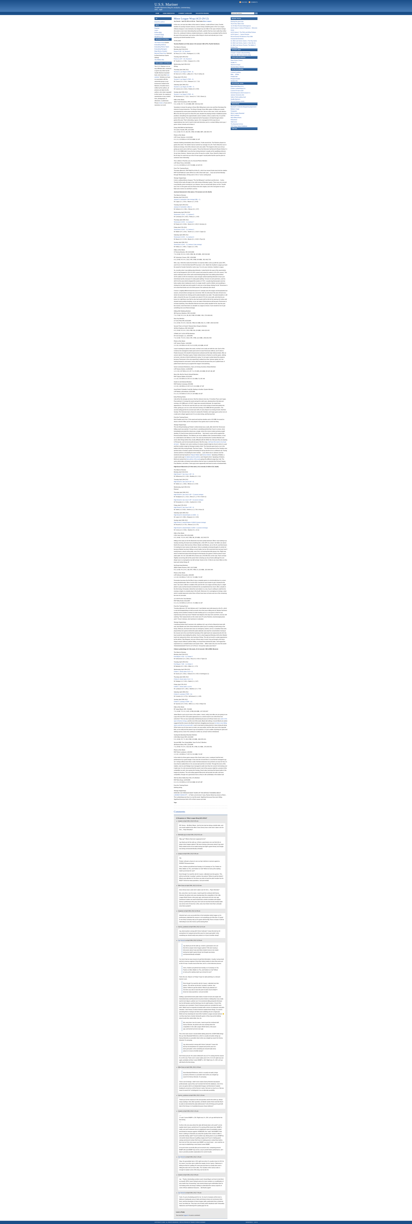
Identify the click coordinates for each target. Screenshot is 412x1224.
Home (157, 13)
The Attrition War (159, 60)
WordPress (249, 1222)
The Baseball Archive (237, 124)
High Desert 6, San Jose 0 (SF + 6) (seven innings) (188, 500)
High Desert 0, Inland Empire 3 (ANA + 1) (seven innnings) (191, 528)
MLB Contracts (235, 115)
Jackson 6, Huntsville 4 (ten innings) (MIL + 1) (187, 199)
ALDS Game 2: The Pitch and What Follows (243, 32)
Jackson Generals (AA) (237, 95)
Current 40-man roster (237, 90)
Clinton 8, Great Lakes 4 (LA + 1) (183, 679)
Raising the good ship (237, 21)
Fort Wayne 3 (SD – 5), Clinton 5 (183, 656)
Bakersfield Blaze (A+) (237, 86)
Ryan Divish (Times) (236, 60)
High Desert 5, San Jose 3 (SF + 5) (184, 507)
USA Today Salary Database (239, 126)
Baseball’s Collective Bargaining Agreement (243, 107)
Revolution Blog (184, 1222)
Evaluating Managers (160, 49)
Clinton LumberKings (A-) (238, 88)
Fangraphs (234, 111)
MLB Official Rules (236, 117)
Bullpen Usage (235, 109)
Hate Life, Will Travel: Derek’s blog (241, 55)
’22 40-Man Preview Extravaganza (241, 26)
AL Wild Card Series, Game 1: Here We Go (243, 43)
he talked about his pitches (192, 457)
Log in (156, 30)
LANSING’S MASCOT (180, 795)
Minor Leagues (207, 21)
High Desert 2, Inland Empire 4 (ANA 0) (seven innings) (190, 522)
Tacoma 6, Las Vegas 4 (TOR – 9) (183, 72)
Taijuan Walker (195, 455)
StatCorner (234, 122)
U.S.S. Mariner (166, 4)
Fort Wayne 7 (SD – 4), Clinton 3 (183, 664)
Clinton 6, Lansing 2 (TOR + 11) (183, 694)
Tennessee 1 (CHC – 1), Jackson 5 (184, 214)
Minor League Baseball (237, 113)
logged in (186, 1215)
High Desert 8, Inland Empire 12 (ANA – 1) (186, 515)
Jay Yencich (181, 940)
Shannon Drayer (235, 64)
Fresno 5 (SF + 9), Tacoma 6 (182, 51)
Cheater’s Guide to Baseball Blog (240, 53)
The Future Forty (159, 42)
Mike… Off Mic (235, 74)
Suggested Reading (202, 13)
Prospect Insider (235, 79)
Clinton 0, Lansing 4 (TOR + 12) (183, 701)
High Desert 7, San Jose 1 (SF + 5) (184, 474)
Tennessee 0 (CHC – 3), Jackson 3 (184, 229)
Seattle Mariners (235, 99)
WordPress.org (158, 37)
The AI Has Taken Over (237, 23)
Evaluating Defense (160, 44)
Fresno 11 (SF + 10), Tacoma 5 (183, 59)
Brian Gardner (200, 1222)
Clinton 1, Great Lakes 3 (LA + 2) (183, 671)
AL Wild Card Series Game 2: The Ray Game (244, 41)
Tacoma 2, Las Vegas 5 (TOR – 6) (183, 94)
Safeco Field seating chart (238, 97)
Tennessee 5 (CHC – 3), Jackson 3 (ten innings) (188, 244)
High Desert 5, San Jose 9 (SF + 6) (184, 481)
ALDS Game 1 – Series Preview (240, 34)
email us (161, 103)
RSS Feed (244, 2)
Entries (158, 32)
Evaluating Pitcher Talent (161, 47)
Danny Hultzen (206, 455)
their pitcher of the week (193, 459)
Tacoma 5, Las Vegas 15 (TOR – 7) (184, 87)
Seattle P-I (234, 62)
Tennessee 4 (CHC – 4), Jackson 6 (184, 237)
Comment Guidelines (185, 13)
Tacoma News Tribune (237, 67)
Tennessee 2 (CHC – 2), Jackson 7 (184, 222)
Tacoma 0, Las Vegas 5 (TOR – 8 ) (184, 79)
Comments (254, 2)
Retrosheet (234, 120)
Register (156, 28)
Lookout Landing (236, 72)
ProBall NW (234, 76)
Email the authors (159, 22)
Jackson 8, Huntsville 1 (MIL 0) (183, 207)
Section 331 (234, 81)
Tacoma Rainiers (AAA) (237, 101)
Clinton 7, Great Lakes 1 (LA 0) (183, 686)
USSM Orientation (169, 13)
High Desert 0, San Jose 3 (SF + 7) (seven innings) (188, 494)
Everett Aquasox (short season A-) (240, 93)
